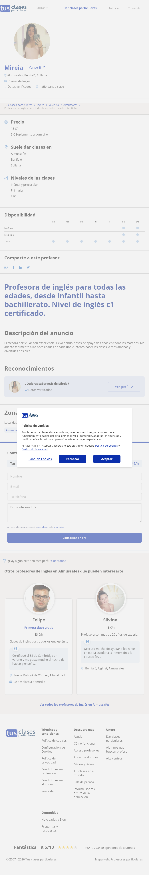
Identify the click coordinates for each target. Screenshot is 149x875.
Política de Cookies (106, 445)
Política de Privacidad (35, 449)
